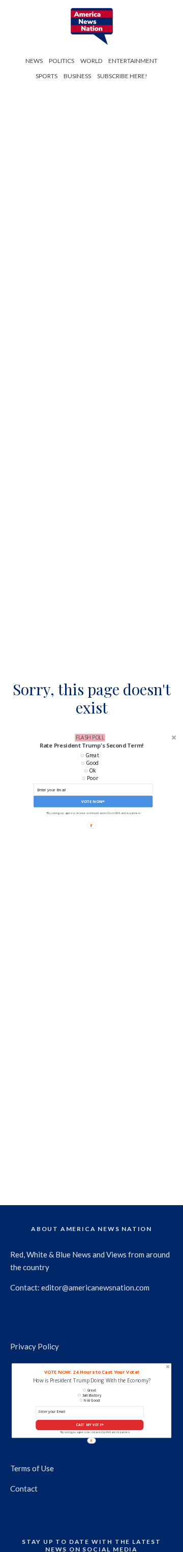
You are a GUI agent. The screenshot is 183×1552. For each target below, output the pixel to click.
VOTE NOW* (93, 801)
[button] (91, 745)
